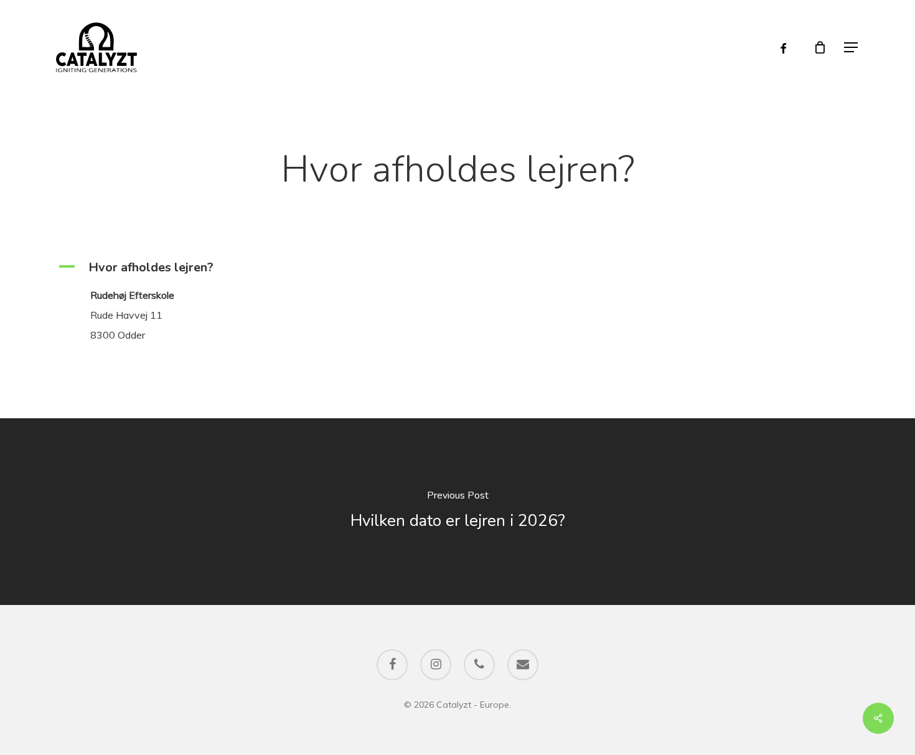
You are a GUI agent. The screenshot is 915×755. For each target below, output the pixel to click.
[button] (851, 47)
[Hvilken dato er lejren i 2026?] (457, 511)
